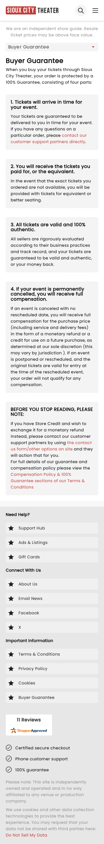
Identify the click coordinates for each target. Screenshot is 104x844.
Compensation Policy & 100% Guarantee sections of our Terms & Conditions (48, 480)
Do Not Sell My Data (26, 835)
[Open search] (81, 10)
